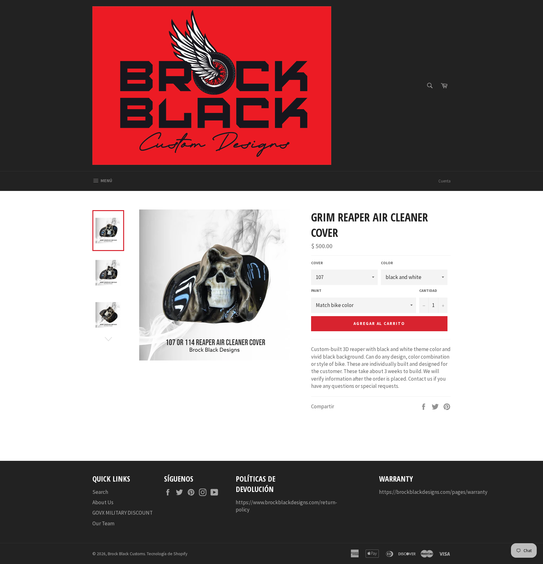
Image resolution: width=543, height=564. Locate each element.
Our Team (103, 523)
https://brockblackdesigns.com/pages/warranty (433, 492)
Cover (317, 262)
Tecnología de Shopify (167, 553)
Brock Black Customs (126, 553)
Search (100, 492)
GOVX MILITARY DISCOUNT (122, 512)
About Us (102, 502)
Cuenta (444, 181)
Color (387, 262)
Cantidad (428, 290)
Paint (316, 290)
